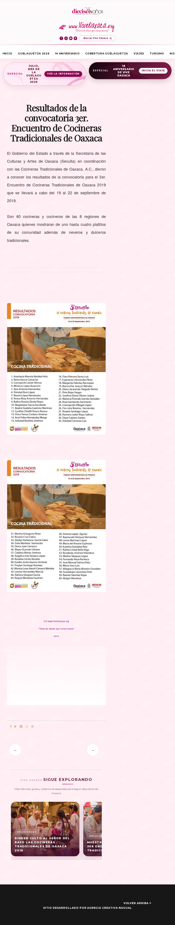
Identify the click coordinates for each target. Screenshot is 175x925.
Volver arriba (136, 903)
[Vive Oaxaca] (87, 27)
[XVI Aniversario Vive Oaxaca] (87, 11)
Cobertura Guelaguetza (106, 53)
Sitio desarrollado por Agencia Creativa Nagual (87, 907)
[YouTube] (71, 38)
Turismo (157, 53)
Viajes (139, 53)
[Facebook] (61, 38)
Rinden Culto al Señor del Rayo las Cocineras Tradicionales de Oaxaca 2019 (42, 844)
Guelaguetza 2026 (33, 53)
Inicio (7, 53)
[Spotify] (75, 38)
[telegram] (21, 726)
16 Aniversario (67, 53)
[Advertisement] (37, 675)
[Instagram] (66, 38)
